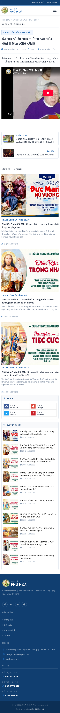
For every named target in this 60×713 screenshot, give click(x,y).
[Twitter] (17, 604)
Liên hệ (55, 2)
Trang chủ (34, 2)
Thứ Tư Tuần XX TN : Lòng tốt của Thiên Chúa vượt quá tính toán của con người (37, 474)
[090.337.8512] (2, 2)
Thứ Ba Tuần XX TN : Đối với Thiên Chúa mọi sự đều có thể (37, 487)
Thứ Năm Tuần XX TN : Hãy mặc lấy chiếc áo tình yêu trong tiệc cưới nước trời (30, 373)
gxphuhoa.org (12, 659)
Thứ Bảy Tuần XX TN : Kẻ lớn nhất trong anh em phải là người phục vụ (30, 226)
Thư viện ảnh (9, 630)
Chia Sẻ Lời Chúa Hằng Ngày (25, 19)
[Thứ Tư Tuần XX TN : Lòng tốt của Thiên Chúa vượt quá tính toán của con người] (10, 476)
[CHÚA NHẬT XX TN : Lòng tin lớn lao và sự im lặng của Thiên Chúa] (10, 518)
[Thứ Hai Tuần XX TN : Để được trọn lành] (10, 504)
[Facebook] (5, 604)
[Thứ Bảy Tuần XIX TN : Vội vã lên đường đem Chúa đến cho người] (10, 532)
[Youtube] (11, 604)
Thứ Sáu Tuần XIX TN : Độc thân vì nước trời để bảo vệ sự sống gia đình (37, 543)
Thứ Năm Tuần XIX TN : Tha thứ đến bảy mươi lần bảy (37, 556)
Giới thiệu (46, 2)
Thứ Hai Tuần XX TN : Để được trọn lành (37, 500)
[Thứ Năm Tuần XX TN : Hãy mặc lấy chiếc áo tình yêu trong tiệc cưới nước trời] (30, 343)
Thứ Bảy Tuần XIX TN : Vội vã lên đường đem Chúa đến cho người (37, 529)
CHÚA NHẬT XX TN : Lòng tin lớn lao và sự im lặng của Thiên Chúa (38, 515)
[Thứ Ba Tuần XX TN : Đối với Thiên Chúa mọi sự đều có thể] (10, 490)
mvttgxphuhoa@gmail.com (17, 654)
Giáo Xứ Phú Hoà (37, 709)
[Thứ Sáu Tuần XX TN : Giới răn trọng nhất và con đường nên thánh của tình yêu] (30, 270)
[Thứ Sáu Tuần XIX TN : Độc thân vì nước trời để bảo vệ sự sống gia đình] (10, 545)
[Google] (24, 604)
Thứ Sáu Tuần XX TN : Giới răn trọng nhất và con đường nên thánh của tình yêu (27, 301)
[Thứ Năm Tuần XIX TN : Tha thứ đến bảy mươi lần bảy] (10, 559)
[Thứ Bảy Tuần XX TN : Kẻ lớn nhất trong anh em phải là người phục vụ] (30, 195)
